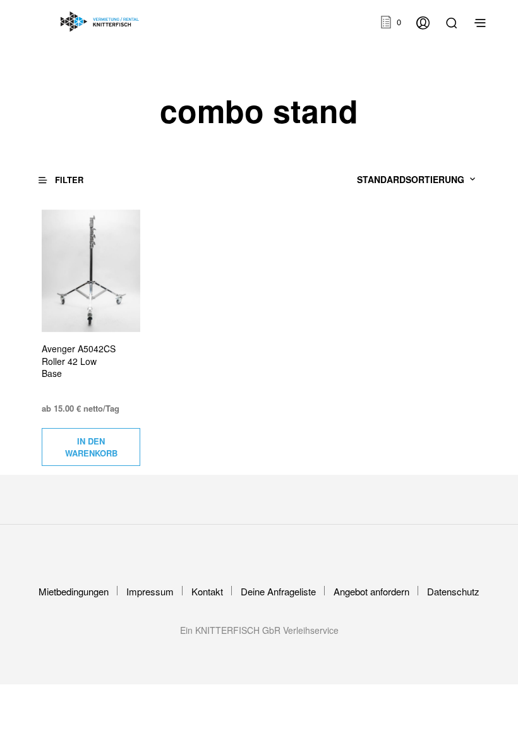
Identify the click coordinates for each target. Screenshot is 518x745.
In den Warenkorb (91, 447)
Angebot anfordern (371, 591)
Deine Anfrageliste (278, 591)
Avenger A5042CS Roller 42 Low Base (79, 361)
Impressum (150, 591)
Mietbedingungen (74, 591)
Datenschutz (453, 591)
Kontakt (207, 591)
